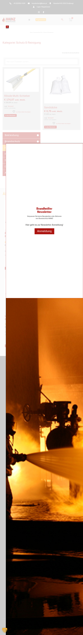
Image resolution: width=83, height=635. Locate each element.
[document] (41, 317)
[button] (5, 630)
